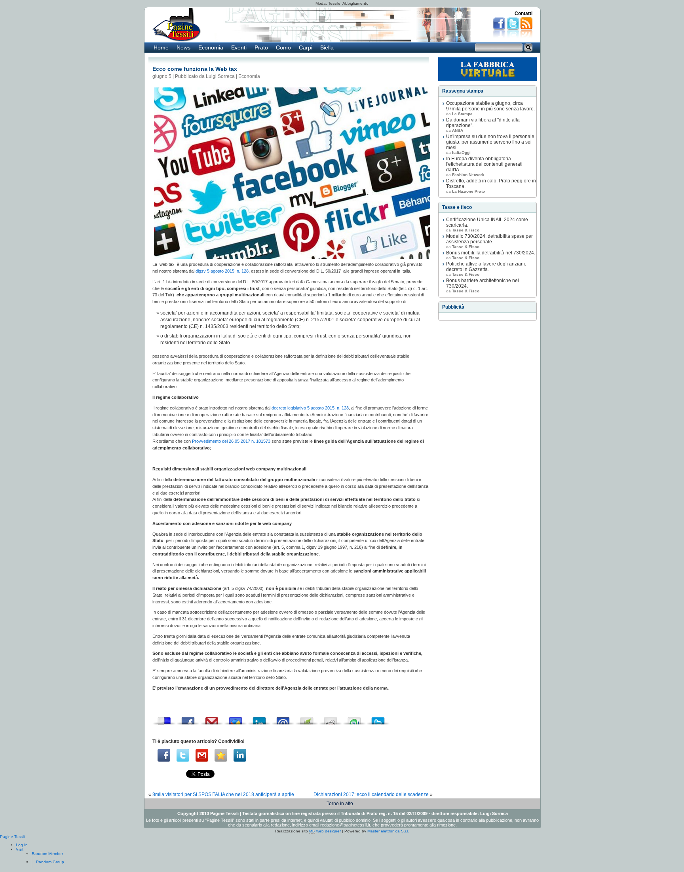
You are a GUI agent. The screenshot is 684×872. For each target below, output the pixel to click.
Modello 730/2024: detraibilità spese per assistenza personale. (489, 239)
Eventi (239, 47)
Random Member (47, 853)
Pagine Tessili (12, 836)
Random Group (50, 862)
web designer (325, 831)
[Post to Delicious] (164, 718)
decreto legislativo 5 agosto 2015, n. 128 (310, 408)
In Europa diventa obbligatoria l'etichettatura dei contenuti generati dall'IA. (484, 164)
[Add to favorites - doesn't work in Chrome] (221, 755)
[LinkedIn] (240, 755)
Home (161, 47)
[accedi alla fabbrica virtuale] (487, 69)
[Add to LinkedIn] (259, 718)
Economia (210, 47)
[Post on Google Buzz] (235, 718)
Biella (327, 47)
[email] (202, 755)
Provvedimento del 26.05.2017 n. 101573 (231, 441)
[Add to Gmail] (212, 718)
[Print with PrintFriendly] (307, 718)
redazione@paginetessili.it (345, 825)
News (183, 47)
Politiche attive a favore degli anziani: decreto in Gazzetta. (486, 266)
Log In (22, 845)
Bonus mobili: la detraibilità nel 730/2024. (490, 253)
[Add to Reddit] (330, 718)
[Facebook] (164, 755)
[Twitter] (183, 755)
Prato (261, 47)
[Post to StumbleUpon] (354, 718)
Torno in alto (340, 803)
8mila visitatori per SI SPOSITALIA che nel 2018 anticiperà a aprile (223, 794)
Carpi (305, 47)
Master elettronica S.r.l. (388, 831)
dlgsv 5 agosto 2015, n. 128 (222, 271)
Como (283, 47)
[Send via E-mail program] (283, 718)
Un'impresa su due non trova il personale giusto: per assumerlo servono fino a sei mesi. (490, 142)
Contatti (523, 13)
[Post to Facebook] (188, 718)
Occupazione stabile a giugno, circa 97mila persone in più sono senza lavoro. (490, 106)
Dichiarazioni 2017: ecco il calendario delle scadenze (371, 794)
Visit (19, 849)
